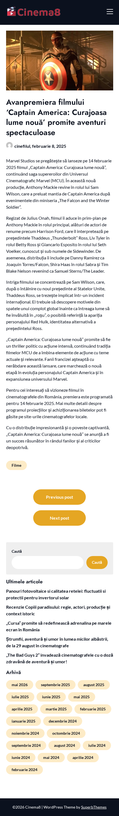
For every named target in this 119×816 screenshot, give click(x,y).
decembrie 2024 (63, 721)
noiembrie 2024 (25, 733)
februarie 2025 (93, 709)
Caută (17, 551)
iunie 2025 (51, 696)
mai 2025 (82, 696)
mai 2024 (51, 757)
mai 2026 (20, 684)
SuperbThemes (94, 807)
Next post (59, 517)
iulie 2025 (20, 696)
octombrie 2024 (66, 733)
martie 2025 (56, 709)
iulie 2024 (96, 745)
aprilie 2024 (83, 757)
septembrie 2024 (26, 745)
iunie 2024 (21, 757)
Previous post (59, 497)
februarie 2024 (24, 769)
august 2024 (64, 745)
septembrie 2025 (55, 684)
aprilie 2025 (22, 709)
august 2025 (93, 684)
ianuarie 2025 (23, 721)
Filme (16, 465)
